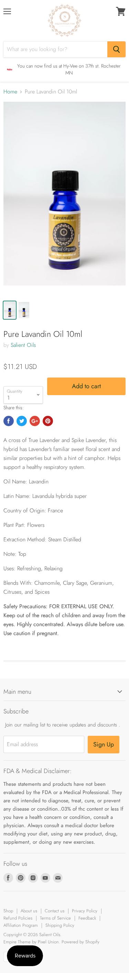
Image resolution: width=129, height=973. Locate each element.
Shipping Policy (59, 925)
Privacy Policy (84, 910)
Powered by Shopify (80, 942)
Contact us (54, 910)
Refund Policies (17, 918)
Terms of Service (55, 918)
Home (10, 92)
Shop (8, 910)
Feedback (87, 918)
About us (29, 910)
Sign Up (103, 744)
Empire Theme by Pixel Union (31, 942)
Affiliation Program (20, 925)
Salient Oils (23, 345)
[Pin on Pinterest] (48, 421)
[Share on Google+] (35, 421)
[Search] (116, 49)
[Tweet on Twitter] (22, 421)
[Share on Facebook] (8, 421)
